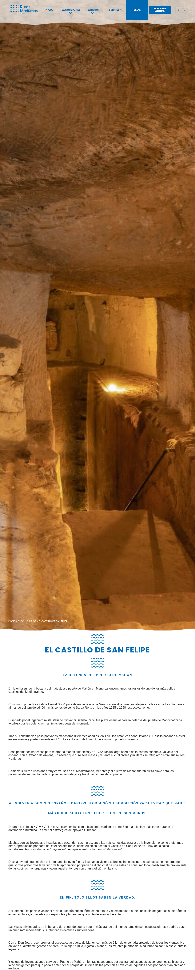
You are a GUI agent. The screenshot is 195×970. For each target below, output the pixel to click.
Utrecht (91, 739)
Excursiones (71, 10)
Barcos (93, 10)
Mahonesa (113, 849)
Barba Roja (83, 707)
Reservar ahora (160, 10)
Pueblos (31, 621)
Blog (137, 10)
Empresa (115, 10)
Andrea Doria (58, 946)
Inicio (49, 10)
